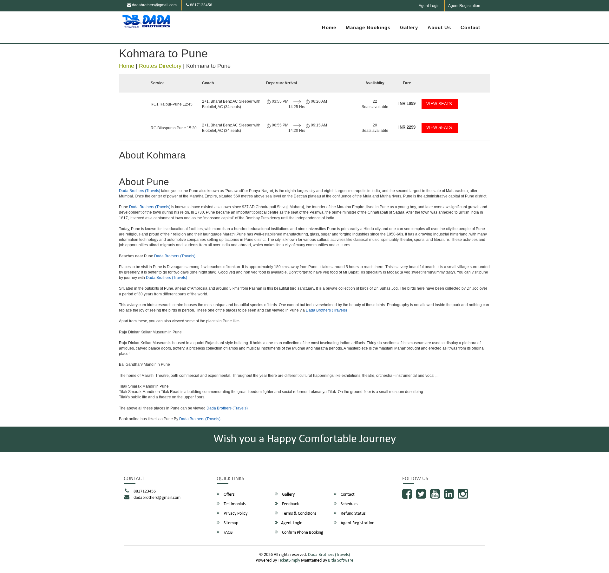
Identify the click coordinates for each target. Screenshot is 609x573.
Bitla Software (340, 560)
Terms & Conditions (298, 513)
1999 (407, 103)
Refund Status (352, 513)
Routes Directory (160, 66)
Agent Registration (464, 5)
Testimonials (234, 504)
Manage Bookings (368, 27)
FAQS (227, 532)
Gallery (409, 27)
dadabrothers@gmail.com (154, 5)
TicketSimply (289, 560)
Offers (228, 494)
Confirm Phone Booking (302, 532)
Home (329, 27)
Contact (470, 27)
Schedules (349, 504)
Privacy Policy (235, 513)
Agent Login (429, 5)
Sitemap (230, 523)
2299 (407, 127)
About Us (439, 27)
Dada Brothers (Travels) (139, 191)
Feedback (290, 504)
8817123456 (200, 5)
